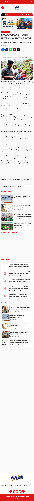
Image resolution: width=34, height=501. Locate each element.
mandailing (4, 181)
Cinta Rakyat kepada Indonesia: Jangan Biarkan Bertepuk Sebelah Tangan (19, 342)
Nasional (7, 15)
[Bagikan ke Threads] (18, 49)
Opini (10, 298)
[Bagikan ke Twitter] (6, 49)
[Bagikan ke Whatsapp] (10, 49)
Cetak (4, 45)
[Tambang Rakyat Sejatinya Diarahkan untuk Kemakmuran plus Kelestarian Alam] (6, 309)
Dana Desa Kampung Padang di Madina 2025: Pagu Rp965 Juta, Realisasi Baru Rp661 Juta (19, 281)
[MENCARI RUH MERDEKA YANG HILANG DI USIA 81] (6, 334)
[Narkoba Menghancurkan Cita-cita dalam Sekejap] (7, 208)
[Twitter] (23, 491)
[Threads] (17, 491)
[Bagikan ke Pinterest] (14, 49)
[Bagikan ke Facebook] (3, 49)
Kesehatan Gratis (27, 179)
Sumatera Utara (16, 15)
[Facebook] (10, 491)
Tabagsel (24, 15)
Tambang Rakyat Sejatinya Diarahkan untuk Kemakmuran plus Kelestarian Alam (20, 309)
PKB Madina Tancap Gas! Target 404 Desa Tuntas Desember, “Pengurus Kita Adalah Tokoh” (22, 225)
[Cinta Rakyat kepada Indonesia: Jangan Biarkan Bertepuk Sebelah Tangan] (6, 342)
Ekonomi (30, 15)
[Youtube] (20, 491)
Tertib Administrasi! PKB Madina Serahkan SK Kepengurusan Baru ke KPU (22, 216)
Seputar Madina (5, 31)
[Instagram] (14, 491)
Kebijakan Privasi (17, 485)
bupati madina (8, 179)
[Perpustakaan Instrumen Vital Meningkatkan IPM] (7, 199)
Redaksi (10, 485)
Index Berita (4, 485)
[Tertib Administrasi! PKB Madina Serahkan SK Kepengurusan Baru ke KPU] (7, 217)
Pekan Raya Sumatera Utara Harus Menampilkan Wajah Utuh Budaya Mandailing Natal (18, 296)
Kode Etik (25, 485)
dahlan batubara (17, 179)
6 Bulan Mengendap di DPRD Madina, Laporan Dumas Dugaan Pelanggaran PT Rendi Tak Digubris (20, 266)
